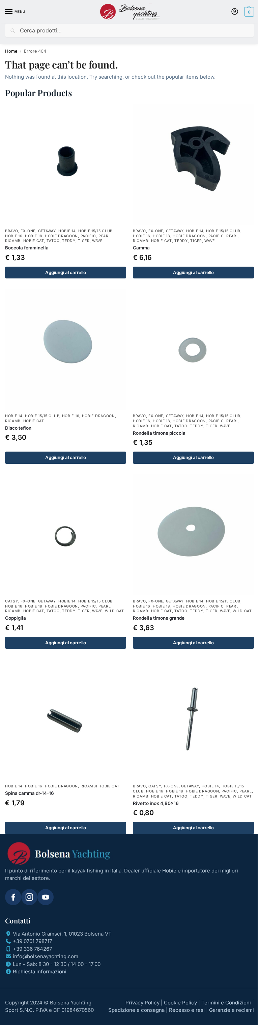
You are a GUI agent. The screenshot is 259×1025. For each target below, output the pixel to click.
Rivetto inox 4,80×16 (156, 803)
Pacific (88, 236)
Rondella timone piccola (159, 433)
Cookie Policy (180, 1002)
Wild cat (114, 611)
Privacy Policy (142, 1002)
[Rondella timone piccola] (193, 349)
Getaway (47, 231)
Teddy (69, 241)
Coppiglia (15, 618)
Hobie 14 (67, 231)
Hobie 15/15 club (95, 231)
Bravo (11, 231)
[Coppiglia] (65, 534)
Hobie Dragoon (61, 236)
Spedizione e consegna (136, 1010)
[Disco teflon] (65, 349)
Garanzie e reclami (231, 1010)
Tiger (84, 241)
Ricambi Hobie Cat (24, 241)
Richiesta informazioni (39, 971)
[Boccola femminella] (65, 164)
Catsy (11, 601)
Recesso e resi (187, 1010)
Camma (141, 247)
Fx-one (28, 231)
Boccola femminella (27, 247)
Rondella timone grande (158, 618)
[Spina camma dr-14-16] (65, 719)
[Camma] (193, 164)
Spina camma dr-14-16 (29, 793)
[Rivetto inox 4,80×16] (193, 719)
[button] (248, 12)
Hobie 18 (33, 236)
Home (11, 51)
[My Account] (235, 12)
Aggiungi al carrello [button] (65, 272)
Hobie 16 (14, 236)
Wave (97, 241)
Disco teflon (18, 428)
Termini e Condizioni (226, 1002)
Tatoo (53, 241)
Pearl (104, 236)
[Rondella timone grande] (193, 534)
